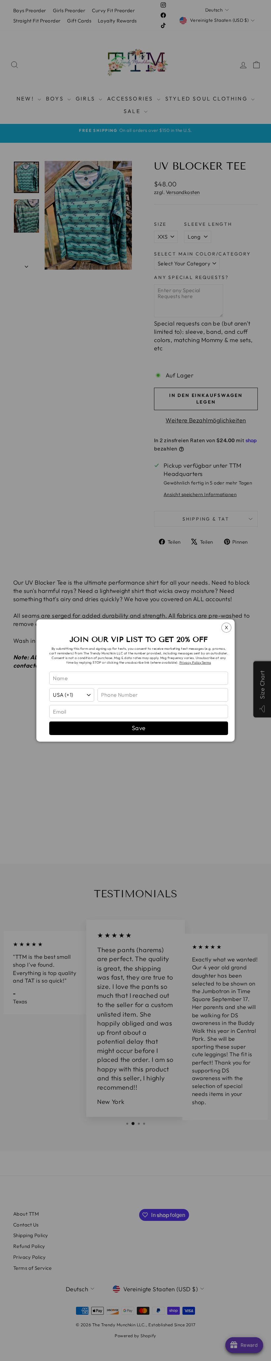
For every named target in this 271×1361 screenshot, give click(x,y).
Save (139, 728)
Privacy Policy (190, 662)
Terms (206, 662)
